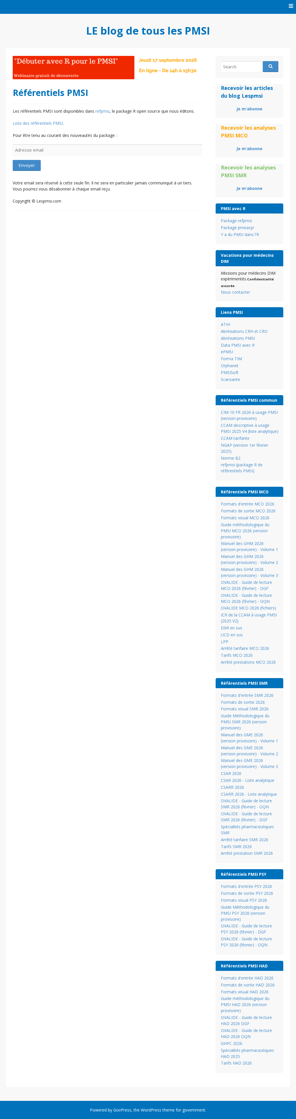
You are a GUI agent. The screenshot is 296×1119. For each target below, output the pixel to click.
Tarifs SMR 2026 (236, 846)
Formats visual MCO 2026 (245, 517)
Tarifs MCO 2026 (237, 655)
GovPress (122, 1110)
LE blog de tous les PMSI (148, 31)
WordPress (151, 1110)
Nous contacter (235, 292)
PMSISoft (229, 372)
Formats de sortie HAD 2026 (248, 985)
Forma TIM (231, 358)
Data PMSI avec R (238, 345)
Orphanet (229, 365)
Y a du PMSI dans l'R (240, 234)
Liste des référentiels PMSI (38, 123)
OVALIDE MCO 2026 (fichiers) (248, 608)
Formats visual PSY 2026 (244, 900)
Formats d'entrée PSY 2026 (246, 886)
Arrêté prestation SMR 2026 (247, 853)
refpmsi (102, 111)
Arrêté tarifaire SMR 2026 (244, 839)
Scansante (230, 379)
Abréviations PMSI (238, 338)
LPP (224, 641)
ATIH (225, 324)
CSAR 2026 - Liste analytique (247, 780)
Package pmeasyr (237, 227)
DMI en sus (231, 628)
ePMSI (227, 351)
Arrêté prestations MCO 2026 (248, 662)
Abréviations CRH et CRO (244, 331)
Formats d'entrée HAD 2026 (247, 978)
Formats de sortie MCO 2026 (248, 511)
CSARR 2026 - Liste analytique (249, 794)
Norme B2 (230, 458)
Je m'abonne (249, 109)
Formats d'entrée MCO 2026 (247, 504)
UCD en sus (232, 634)
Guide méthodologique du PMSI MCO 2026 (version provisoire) (245, 530)
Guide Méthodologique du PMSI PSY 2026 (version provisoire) (245, 913)
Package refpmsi (236, 220)
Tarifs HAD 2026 (236, 1063)
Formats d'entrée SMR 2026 (247, 695)
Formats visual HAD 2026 (245, 992)
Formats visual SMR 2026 (245, 709)
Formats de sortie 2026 (243, 702)
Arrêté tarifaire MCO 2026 (245, 648)
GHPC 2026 (231, 1043)
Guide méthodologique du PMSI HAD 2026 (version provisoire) (245, 1004)
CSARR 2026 (232, 787)
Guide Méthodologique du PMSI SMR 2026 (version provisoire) (245, 722)
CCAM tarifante (235, 438)
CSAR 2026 (231, 773)
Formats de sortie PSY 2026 (247, 893)
